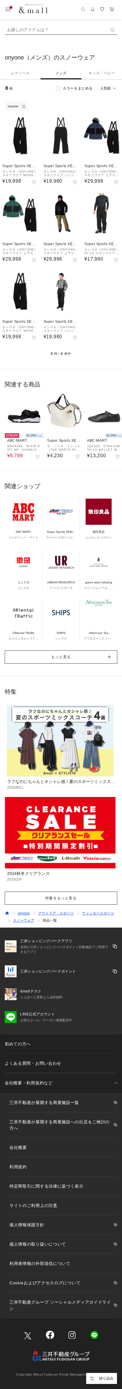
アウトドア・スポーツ (56, 913)
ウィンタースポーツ (98, 913)
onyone (24, 913)
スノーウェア (23, 920)
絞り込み (106, 1378)
